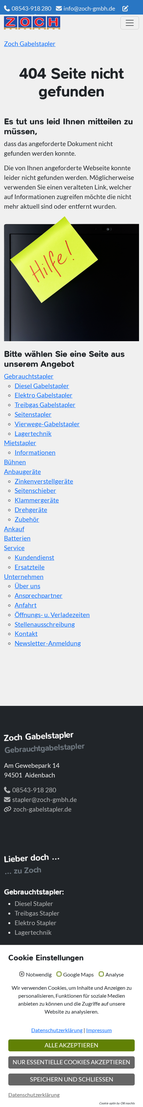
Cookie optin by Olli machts (117, 1103)
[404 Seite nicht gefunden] (60, 23)
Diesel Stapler (34, 903)
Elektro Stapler (36, 922)
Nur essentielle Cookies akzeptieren (71, 1062)
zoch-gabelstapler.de (42, 809)
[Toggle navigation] (129, 22)
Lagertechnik (33, 932)
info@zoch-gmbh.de (89, 8)
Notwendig (39, 974)
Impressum (99, 1030)
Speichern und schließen (71, 1079)
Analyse (114, 974)
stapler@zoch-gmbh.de (44, 799)
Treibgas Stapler (37, 913)
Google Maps (78, 974)
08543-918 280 (31, 8)
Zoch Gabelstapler (30, 43)
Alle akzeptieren (71, 1045)
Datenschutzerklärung (56, 1030)
